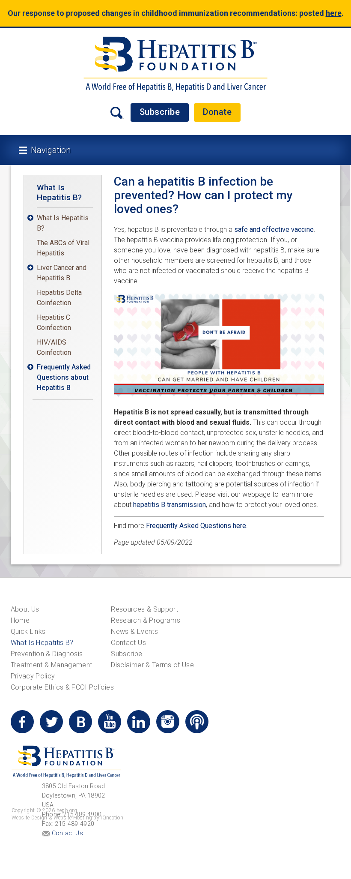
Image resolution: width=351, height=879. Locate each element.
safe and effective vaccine (274, 229)
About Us (25, 609)
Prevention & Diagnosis (47, 654)
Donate (217, 112)
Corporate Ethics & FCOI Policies (62, 687)
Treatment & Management (51, 665)
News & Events (134, 631)
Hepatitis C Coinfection (54, 322)
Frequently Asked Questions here (196, 526)
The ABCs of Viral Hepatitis (63, 248)
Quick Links (28, 631)
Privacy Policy (33, 676)
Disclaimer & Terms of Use (152, 665)
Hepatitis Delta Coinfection (59, 297)
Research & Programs (145, 620)
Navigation (51, 150)
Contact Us (128, 643)
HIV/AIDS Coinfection (54, 347)
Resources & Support (144, 609)
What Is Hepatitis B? (59, 192)
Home (20, 620)
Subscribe (160, 112)
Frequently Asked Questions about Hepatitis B (64, 377)
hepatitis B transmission (169, 505)
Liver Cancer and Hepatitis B (61, 273)
